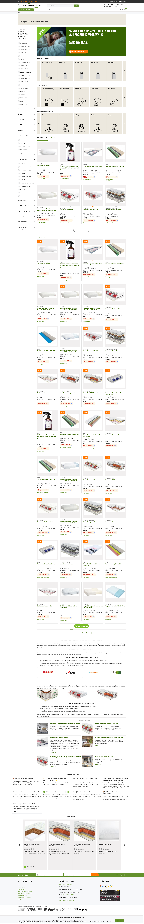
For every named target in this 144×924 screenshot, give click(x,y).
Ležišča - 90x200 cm (25, 56)
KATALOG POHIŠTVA (25, 9)
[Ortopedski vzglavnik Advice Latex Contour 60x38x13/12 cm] (47, 195)
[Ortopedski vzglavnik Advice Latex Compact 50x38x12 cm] (70, 508)
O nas (19, 885)
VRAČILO (79, 10)
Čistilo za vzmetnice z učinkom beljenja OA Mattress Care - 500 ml (46, 436)
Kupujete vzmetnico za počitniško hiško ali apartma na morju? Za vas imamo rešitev (65, 757)
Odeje (21, 101)
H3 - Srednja (23, 179)
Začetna (19, 12)
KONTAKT (95, 10)
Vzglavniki (22, 94)
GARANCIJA (73, 10)
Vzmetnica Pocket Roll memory (92, 480)
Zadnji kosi (23, 36)
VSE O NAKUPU (42, 10)
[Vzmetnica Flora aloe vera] (115, 195)
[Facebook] (117, 874)
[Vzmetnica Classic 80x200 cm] (47, 466)
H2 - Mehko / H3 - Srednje (26, 176)
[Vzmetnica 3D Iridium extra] (93, 379)
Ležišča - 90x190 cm (25, 52)
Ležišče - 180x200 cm (25, 85)
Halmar (85, 164)
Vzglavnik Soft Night (43, 165)
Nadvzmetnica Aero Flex (44, 606)
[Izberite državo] (122, 9)
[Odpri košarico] (125, 9)
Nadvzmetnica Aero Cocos (113, 522)
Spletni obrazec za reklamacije (66, 900)
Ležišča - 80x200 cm (25, 49)
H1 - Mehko (22, 163)
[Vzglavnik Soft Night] (47, 152)
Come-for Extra (64, 391)
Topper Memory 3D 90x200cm (114, 564)
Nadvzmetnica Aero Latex (45, 393)
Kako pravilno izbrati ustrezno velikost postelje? (109, 737)
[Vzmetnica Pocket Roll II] (70, 195)
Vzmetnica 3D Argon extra (68, 393)
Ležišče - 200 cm (24, 88)
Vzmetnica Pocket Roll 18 (90, 209)
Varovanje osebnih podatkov (25, 891)
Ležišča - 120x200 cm (25, 65)
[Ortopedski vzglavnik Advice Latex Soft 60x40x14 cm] (47, 294)
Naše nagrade (21, 887)
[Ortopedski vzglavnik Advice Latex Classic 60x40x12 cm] (93, 294)
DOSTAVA (60, 10)
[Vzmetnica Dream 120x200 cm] (47, 550)
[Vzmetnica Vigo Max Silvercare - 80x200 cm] (93, 550)
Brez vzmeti (23, 143)
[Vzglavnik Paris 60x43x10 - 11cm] (115, 592)
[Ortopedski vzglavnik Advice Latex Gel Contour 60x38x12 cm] (70, 466)
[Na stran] (90, 632)
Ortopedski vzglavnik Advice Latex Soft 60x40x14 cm (45, 309)
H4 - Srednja (23, 189)
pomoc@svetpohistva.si (69, 894)
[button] (38, 71)
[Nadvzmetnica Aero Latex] (47, 379)
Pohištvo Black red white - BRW (104, 756)
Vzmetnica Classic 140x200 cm (114, 166)
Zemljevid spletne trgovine (24, 897)
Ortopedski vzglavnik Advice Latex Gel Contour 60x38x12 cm (69, 480)
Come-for (40, 164)
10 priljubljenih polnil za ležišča (59, 737)
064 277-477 (121, 5)
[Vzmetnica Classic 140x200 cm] (115, 152)
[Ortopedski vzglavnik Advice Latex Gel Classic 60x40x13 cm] (70, 336)
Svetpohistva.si (43, 714)
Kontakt (20, 899)
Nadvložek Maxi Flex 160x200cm (47, 351)
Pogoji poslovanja (22, 895)
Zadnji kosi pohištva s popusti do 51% (29, 1)
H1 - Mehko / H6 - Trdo (25, 170)
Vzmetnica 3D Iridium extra (91, 393)
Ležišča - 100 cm (24, 59)
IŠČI (76, 5)
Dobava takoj (24, 34)
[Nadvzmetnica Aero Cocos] (115, 508)
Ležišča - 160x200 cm (25, 78)
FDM (84, 562)
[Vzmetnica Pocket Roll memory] (93, 466)
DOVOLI (119, 921)
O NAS (35, 10)
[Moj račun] (120, 9)
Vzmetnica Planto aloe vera (68, 564)
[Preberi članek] (42, 728)
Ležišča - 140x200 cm (25, 72)
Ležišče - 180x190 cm (25, 81)
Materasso (108, 604)
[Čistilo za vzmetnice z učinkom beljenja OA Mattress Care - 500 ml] (47, 420)
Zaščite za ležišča (24, 98)
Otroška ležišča (23, 43)
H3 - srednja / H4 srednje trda (27, 183)
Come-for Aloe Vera (111, 208)
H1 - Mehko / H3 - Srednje (26, 167)
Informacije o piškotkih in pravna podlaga (72, 920)
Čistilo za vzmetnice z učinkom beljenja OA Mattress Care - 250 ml (69, 168)
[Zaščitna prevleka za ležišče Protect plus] (70, 592)
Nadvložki (22, 91)
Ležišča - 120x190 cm (25, 62)
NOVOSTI (90, 10)
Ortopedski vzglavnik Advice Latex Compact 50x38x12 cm (68, 522)
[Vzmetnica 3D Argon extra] (70, 379)
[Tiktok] (124, 875)
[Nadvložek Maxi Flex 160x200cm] (47, 336)
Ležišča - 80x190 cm (25, 46)
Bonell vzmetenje (24, 140)
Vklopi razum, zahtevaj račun (25, 893)
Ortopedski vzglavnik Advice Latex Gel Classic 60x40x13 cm (69, 351)
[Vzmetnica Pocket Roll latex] (47, 508)
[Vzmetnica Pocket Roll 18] (93, 195)
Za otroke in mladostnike (46, 711)
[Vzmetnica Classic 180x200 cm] (70, 420)
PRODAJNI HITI (42, 137)
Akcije (22, 31)
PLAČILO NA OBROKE (52, 10)
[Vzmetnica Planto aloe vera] (70, 550)
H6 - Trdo (22, 196)
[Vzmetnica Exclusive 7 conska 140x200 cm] (93, 420)
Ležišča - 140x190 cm (25, 69)
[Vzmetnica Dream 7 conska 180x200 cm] (115, 379)
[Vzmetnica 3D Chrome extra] (115, 466)
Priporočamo (24, 33)
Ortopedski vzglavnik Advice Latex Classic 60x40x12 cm (91, 309)
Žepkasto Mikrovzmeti (25, 146)
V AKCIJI (53, 137)
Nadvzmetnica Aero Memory (113, 435)
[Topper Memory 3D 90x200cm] (115, 550)
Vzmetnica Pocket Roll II (67, 209)
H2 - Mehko (23, 173)
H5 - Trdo (22, 192)
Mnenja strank (21, 889)
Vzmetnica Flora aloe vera (113, 209)
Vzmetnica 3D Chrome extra (113, 480)
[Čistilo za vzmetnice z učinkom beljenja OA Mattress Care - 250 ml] (70, 152)
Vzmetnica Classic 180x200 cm (69, 434)
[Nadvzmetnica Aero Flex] (47, 592)
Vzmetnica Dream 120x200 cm (46, 564)
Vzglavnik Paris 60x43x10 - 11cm (115, 606)
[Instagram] (120, 874)
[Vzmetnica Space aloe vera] (93, 508)
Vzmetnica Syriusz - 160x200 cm (92, 166)
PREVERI (94, 875)
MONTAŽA (66, 10)
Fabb (61, 164)
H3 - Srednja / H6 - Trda (25, 186)
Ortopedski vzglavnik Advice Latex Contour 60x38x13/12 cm (46, 209)
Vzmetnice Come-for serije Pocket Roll (106, 723)
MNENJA (84, 10)
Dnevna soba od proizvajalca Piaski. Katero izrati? (65, 723)
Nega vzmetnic (23, 104)
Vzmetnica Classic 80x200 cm (46, 479)
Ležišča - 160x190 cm (25, 75)
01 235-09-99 (111, 5)
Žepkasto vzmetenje (25, 149)
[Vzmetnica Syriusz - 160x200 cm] (93, 152)
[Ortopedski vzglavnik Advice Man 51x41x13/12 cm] (93, 592)
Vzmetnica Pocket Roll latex (45, 522)
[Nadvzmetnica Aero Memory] (115, 420)
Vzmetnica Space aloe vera (91, 522)
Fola (106, 164)
